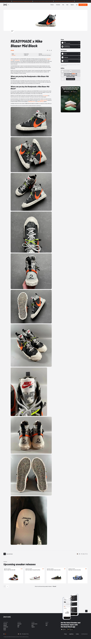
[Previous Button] (5, 586)
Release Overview (43, 100)
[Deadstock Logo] (5, 5)
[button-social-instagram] (79, 554)
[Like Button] (51, 50)
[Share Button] (47, 50)
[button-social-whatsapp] (83, 554)
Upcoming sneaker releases (20, 564)
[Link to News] (8, 4)
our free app (45, 95)
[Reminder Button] (49, 50)
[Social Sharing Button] (5, 554)
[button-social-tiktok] (85, 554)
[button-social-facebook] (81, 554)
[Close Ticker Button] (86, 1)
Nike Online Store (31, 101)
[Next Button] (7, 586)
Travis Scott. (17, 60)
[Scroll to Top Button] (86, 611)
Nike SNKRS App (41, 101)
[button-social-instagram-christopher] (77, 554)
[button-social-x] (86, 554)
